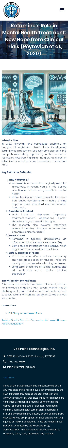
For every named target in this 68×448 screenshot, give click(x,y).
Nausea (61, 320)
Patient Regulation (12, 323)
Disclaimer (9, 377)
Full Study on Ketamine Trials (25, 313)
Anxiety (6, 320)
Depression (37, 320)
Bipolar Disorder (20, 320)
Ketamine (50, 320)
